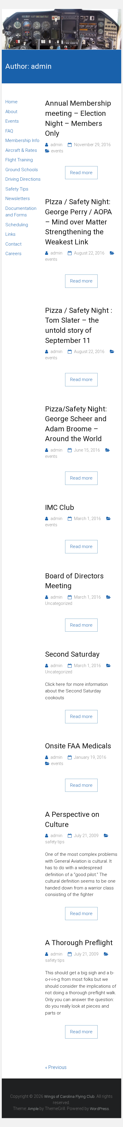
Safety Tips (16, 189)
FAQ (9, 131)
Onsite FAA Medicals (78, 746)
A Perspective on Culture (72, 819)
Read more (81, 172)
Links (10, 234)
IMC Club (59, 507)
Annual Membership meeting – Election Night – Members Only (78, 118)
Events (12, 121)
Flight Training (19, 160)
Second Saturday (72, 654)
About (11, 111)
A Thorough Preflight (79, 943)
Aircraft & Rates (21, 150)
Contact (13, 244)
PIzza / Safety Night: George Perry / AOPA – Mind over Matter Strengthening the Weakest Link (78, 222)
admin (56, 144)
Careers (13, 253)
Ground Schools (21, 169)
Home (11, 101)
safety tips (54, 841)
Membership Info (22, 140)
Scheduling (16, 224)
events (57, 151)
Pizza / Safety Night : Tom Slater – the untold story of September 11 (78, 325)
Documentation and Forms (20, 212)
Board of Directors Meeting (74, 581)
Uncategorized (58, 603)
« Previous (56, 1067)
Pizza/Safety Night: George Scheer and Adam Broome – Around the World (76, 424)
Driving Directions (23, 179)
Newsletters (17, 198)
